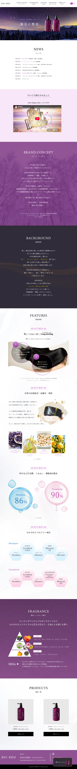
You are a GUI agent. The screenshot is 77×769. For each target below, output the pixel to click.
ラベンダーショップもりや (28, 61)
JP (71, 3)
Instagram (24, 73)
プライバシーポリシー (57, 757)
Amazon (39, 73)
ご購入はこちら (20, 734)
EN (74, 3)
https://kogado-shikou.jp (37, 757)
